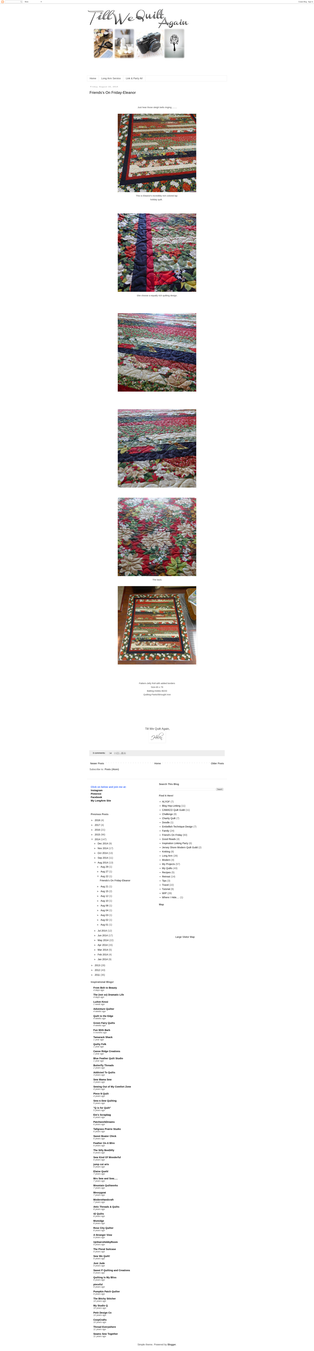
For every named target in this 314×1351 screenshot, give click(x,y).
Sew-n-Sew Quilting (105, 1100)
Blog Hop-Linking (171, 805)
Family (165, 830)
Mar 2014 (103, 949)
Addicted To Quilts (104, 1072)
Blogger (172, 1344)
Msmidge (98, 1220)
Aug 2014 (103, 862)
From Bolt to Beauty (105, 987)
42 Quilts (98, 1213)
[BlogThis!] (118, 753)
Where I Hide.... (170, 897)
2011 (98, 975)
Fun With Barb (101, 1030)
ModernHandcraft (103, 1199)
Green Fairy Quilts (104, 1023)
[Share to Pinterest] (125, 753)
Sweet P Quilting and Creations (111, 1270)
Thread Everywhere (104, 1327)
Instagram (97, 790)
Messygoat (99, 1192)
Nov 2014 (103, 848)
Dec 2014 (103, 843)
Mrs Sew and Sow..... (105, 1178)
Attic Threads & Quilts (106, 1206)
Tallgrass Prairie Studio (107, 1129)
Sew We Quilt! (101, 1256)
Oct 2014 (103, 853)
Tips (164, 880)
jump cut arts (101, 1164)
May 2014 (103, 940)
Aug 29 (105, 866)
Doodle (166, 822)
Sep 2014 (103, 857)
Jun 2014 (103, 935)
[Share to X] (120, 753)
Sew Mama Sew (102, 1079)
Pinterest (96, 793)
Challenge (167, 814)
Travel (165, 885)
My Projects (168, 864)
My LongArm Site (101, 800)
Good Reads (169, 839)
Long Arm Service (111, 78)
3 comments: (99, 753)
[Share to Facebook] (122, 753)
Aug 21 (105, 886)
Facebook (96, 797)
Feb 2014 (103, 954)
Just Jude (99, 1263)
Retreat (166, 876)
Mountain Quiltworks (105, 1185)
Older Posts (217, 763)
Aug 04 (105, 910)
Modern (166, 860)
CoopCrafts (100, 1319)
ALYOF (166, 801)
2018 (98, 820)
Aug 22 (105, 876)
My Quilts (167, 868)
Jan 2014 (103, 959)
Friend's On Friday (172, 835)
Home (93, 78)
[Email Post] (110, 753)
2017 (98, 825)
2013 (98, 965)
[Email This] (115, 753)
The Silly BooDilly (103, 1150)
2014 (98, 839)
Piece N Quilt (101, 1093)
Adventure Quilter (103, 1009)
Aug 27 (105, 871)
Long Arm (167, 855)
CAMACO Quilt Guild (173, 810)
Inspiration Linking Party (175, 843)
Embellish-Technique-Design (177, 826)
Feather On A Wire (104, 1143)
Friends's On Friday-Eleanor (113, 92)
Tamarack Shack (102, 1037)
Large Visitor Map (185, 937)
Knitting (166, 851)
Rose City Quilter (103, 1228)
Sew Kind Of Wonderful (107, 1157)
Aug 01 (105, 924)
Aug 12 (105, 896)
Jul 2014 (103, 930)
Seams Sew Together (105, 1334)
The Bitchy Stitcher (104, 1298)
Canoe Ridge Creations (106, 1051)
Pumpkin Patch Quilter (106, 1291)
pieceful (98, 1284)
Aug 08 (105, 905)
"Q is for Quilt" (102, 1107)
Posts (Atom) (112, 769)
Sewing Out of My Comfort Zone (112, 1086)
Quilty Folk (99, 1044)
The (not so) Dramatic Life (108, 994)
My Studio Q (100, 1305)
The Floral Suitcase (104, 1249)
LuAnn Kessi (100, 1001)
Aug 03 (105, 915)
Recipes (166, 872)
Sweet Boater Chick (104, 1136)
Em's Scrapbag (102, 1114)
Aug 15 (105, 891)
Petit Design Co (102, 1312)
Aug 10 (105, 900)
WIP (164, 893)
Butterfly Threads (103, 1065)
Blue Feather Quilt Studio (108, 1058)
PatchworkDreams (104, 1122)
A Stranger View (102, 1235)
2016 (98, 829)
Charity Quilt (169, 818)
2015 (98, 834)
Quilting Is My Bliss (104, 1277)
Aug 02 (105, 920)
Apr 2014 (103, 945)
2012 (98, 970)
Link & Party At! (134, 78)
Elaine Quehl (100, 1171)
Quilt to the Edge (103, 1016)
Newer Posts (97, 763)
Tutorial (166, 889)
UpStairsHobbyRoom (105, 1242)
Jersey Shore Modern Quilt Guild (180, 847)
